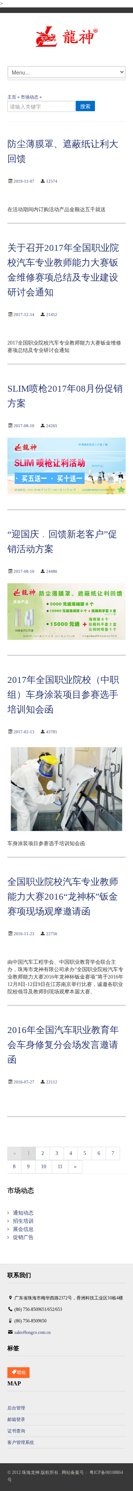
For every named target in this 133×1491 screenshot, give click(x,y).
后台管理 (16, 1408)
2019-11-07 (24, 181)
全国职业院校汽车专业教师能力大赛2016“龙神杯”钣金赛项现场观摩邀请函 (62, 896)
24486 (51, 571)
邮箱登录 (16, 1419)
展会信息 (23, 1229)
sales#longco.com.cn (32, 1332)
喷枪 (21, 1372)
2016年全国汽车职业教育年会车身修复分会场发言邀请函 (63, 1045)
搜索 (85, 106)
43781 (51, 732)
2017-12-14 (24, 314)
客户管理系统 (20, 1442)
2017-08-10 (24, 426)
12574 (51, 181)
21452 (51, 314)
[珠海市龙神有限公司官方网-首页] (66, 36)
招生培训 (23, 1221)
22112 (51, 1082)
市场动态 (29, 97)
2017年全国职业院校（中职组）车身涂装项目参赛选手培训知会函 (63, 694)
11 (60, 1166)
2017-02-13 (24, 732)
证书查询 (16, 1431)
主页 (11, 97)
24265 (51, 426)
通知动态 (23, 1213)
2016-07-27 (24, 1082)
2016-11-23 (24, 934)
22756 (51, 934)
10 (43, 1166)
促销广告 (23, 1237)
